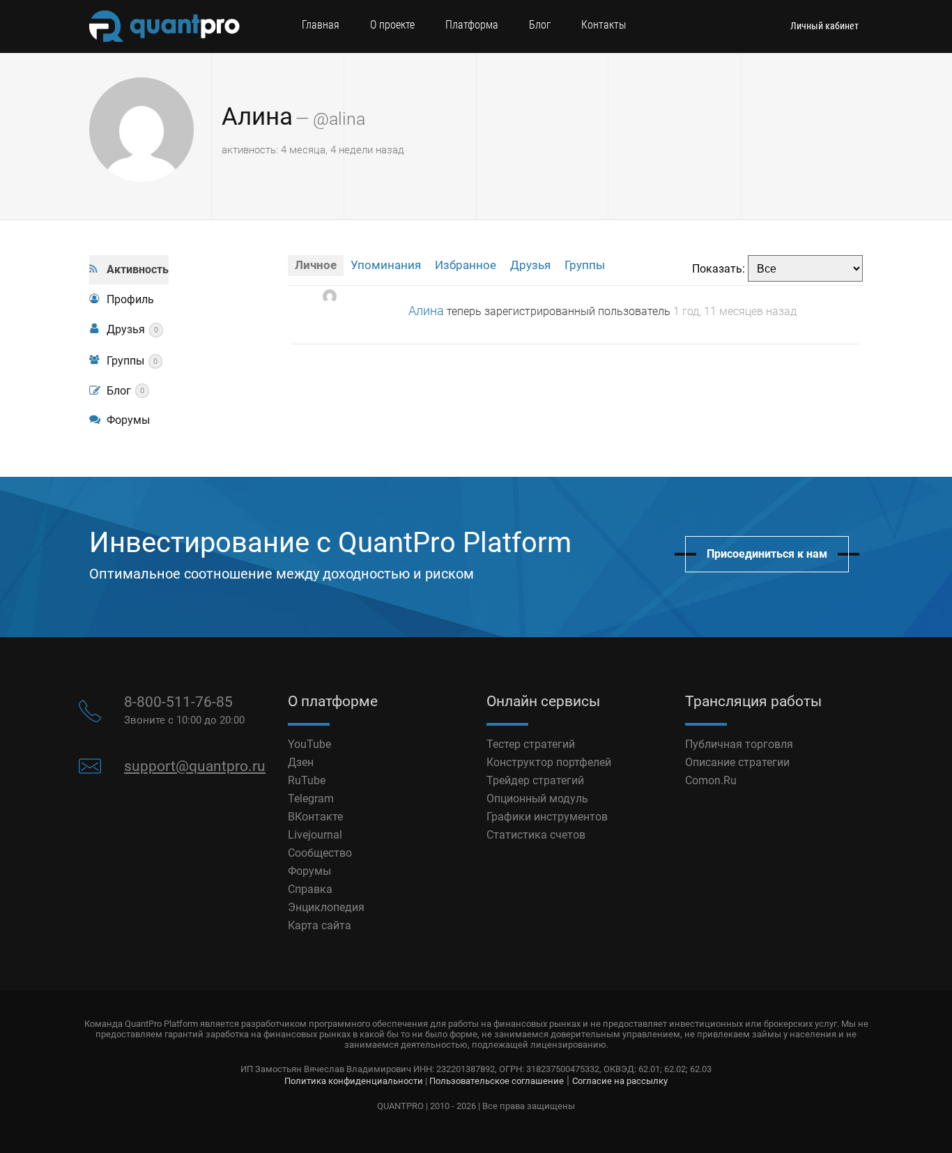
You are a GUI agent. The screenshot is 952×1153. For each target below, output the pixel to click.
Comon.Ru (711, 780)
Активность (138, 269)
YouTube (309, 744)
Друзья (132, 329)
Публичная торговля (739, 744)
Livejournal (315, 834)
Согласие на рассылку (620, 1081)
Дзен (301, 762)
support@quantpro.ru (195, 766)
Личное (316, 265)
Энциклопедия (326, 907)
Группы (132, 360)
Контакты (603, 24)
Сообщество (320, 853)
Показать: (718, 268)
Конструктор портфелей (548, 762)
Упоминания (386, 265)
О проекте (392, 24)
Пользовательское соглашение (496, 1081)
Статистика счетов (535, 834)
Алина (257, 116)
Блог (540, 24)
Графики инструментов (547, 816)
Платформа (471, 24)
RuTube (306, 780)
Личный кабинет (824, 25)
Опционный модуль (537, 798)
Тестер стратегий (530, 744)
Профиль (130, 299)
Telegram (311, 798)
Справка (310, 889)
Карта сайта (319, 925)
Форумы (128, 420)
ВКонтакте (315, 816)
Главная (320, 24)
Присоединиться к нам (767, 553)
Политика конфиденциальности (353, 1081)
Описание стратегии (737, 762)
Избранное (465, 265)
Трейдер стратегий (535, 780)
